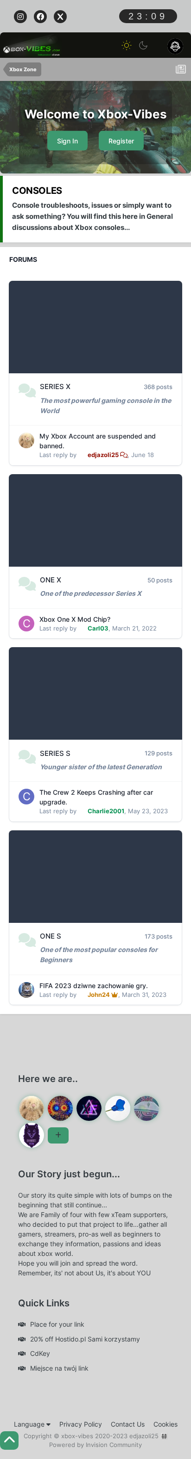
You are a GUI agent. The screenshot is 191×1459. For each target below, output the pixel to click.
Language (30, 1424)
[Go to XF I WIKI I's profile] (89, 1108)
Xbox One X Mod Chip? (74, 619)
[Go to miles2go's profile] (60, 1108)
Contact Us (128, 1424)
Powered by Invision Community (95, 1444)
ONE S (50, 936)
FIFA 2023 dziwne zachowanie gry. (93, 985)
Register (121, 141)
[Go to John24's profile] (26, 990)
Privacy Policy (80, 1424)
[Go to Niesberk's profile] (117, 1108)
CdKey (40, 1353)
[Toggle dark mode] (143, 45)
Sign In (67, 141)
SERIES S (55, 753)
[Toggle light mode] (126, 45)
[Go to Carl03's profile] (26, 623)
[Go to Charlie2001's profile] (26, 796)
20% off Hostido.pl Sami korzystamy (85, 1339)
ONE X (50, 579)
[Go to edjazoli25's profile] (26, 440)
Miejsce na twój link (59, 1368)
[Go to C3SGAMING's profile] (146, 1108)
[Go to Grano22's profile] (31, 1135)
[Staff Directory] (58, 1135)
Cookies (165, 1424)
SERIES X (55, 386)
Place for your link (57, 1324)
